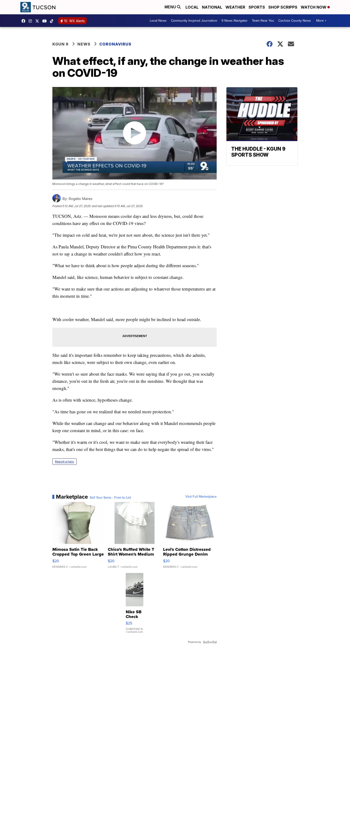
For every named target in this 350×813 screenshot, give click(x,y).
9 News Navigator (234, 20)
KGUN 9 (60, 44)
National (212, 7)
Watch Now (314, 7)
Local (192, 7)
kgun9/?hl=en (31, 21)
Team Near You (263, 20)
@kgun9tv (53, 21)
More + (321, 20)
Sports (257, 7)
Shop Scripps (282, 7)
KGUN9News (24, 21)
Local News (158, 20)
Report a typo (64, 461)
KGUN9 (38, 21)
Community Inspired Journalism (194, 20)
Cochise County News (294, 20)
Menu (171, 7)
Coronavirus (115, 44)
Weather (235, 7)
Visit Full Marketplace (201, 496)
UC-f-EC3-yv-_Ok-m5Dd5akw (45, 21)
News (83, 44)
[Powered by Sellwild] (210, 642)
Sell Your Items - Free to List (110, 497)
